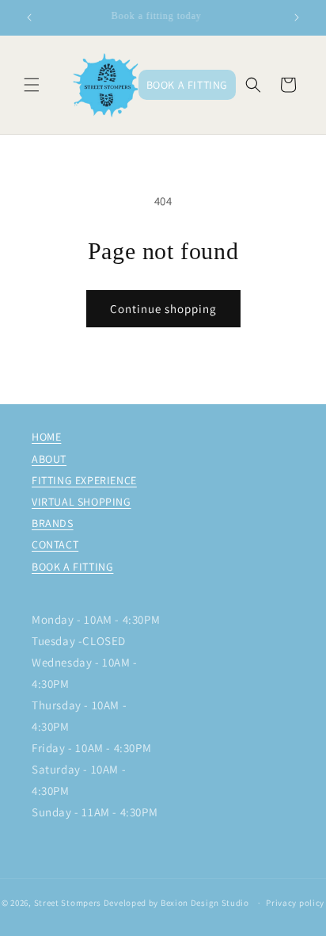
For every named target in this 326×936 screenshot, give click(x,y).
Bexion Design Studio (206, 902)
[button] (31, 84)
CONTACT (55, 544)
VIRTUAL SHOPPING (81, 502)
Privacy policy (295, 902)
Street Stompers (68, 902)
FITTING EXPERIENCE (84, 480)
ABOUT (49, 459)
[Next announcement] (296, 17)
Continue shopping (163, 308)
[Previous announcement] (29, 17)
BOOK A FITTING (72, 567)
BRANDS (53, 523)
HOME (46, 437)
